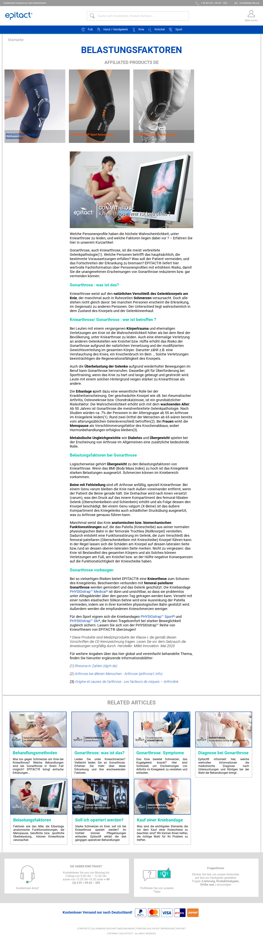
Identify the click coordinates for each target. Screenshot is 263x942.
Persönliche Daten (147, 928)
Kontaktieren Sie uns (249, 3)
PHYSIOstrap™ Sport (157, 616)
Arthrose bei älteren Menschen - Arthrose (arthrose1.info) (118, 674)
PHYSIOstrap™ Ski (84, 621)
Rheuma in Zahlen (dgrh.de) (96, 666)
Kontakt (181, 928)
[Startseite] (19, 16)
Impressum (167, 928)
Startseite (16, 40)
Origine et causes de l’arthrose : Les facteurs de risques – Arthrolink (127, 681)
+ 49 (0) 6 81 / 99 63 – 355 (214, 3)
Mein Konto (251, 20)
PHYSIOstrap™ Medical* (89, 591)
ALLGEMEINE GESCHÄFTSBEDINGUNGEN (113, 928)
